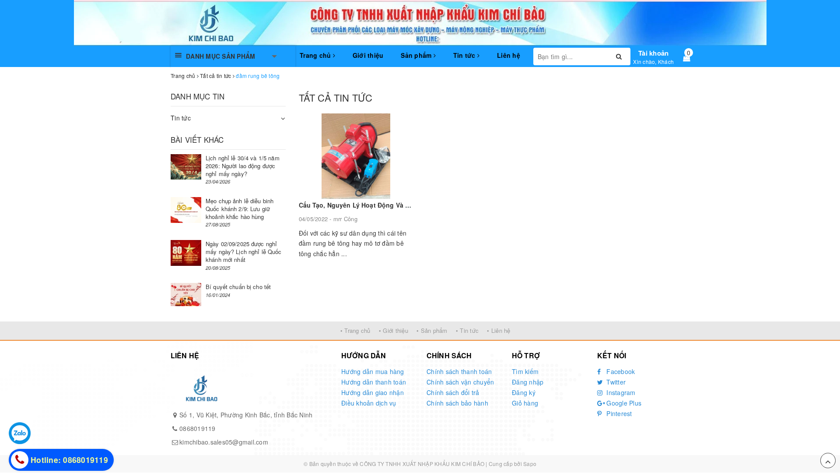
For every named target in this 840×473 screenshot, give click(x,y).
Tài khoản (653, 53)
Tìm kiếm (525, 371)
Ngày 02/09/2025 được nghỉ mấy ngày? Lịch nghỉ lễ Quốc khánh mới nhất (244, 252)
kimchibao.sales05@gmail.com (223, 442)
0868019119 (197, 428)
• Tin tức (467, 330)
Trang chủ (316, 55)
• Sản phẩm (432, 330)
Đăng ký (524, 392)
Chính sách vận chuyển (460, 382)
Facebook (620, 371)
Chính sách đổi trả (453, 392)
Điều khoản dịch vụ (368, 403)
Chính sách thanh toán (459, 371)
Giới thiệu (368, 55)
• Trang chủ (355, 330)
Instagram (620, 392)
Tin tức (465, 55)
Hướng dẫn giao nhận (372, 392)
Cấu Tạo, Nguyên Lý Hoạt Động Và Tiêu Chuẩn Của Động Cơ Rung (400, 205)
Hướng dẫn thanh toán (373, 382)
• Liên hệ (498, 330)
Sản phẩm (417, 55)
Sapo (529, 463)
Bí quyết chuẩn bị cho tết (238, 286)
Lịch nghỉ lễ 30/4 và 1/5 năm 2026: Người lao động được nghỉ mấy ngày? (243, 166)
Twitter (615, 382)
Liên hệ (508, 55)
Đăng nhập (527, 382)
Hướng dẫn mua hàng (372, 371)
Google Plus (623, 403)
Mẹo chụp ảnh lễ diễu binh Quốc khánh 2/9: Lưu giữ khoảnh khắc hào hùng (239, 209)
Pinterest (618, 413)
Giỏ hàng (525, 403)
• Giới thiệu (393, 330)
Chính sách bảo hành (457, 403)
